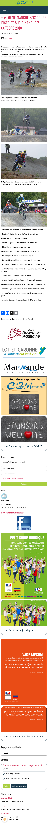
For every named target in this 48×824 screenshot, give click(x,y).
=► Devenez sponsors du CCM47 (23, 446)
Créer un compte (6, 478)
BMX (10, 38)
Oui (6, 769)
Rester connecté (10, 474)
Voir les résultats (19, 786)
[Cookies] (4, 819)
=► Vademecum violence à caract (23, 736)
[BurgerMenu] (5, 10)
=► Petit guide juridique (18, 630)
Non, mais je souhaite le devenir (17, 778)
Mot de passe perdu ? (18, 478)
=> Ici (6, 753)
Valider (24, 484)
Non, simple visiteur (12, 774)
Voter (6, 786)
